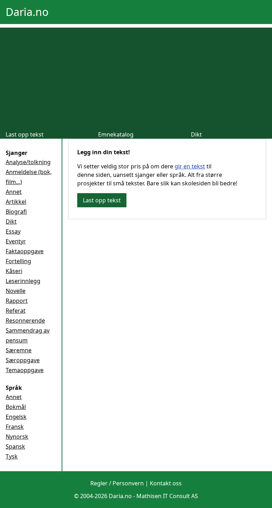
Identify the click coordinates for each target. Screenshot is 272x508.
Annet (14, 192)
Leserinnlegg (23, 281)
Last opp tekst (25, 134)
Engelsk (16, 417)
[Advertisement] (136, 77)
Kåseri (14, 271)
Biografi (16, 211)
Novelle (16, 291)
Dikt (196, 134)
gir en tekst (190, 166)
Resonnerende (25, 320)
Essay (13, 231)
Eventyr (16, 241)
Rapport (17, 301)
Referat (16, 310)
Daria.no (27, 12)
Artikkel (16, 202)
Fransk (15, 427)
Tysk (12, 456)
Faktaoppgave (25, 251)
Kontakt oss (166, 483)
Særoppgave (23, 360)
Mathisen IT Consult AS (167, 496)
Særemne (19, 350)
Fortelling (18, 261)
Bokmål (16, 407)
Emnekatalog (116, 134)
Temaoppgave (25, 370)
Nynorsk (17, 436)
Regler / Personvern (117, 483)
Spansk (15, 446)
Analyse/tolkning (28, 162)
